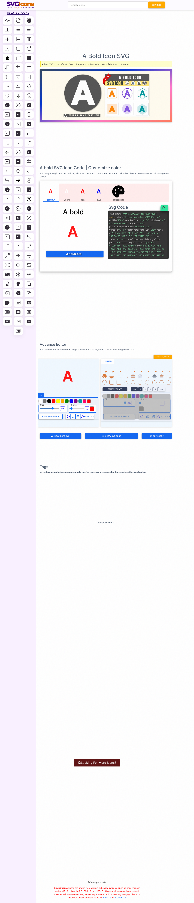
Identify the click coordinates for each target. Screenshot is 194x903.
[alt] (7, 49)
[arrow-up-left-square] (7, 218)
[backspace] (7, 293)
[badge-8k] (29, 312)
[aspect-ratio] (29, 265)
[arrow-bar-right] (7, 86)
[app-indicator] (29, 49)
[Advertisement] (98, 31)
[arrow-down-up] (29, 143)
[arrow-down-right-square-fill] (29, 124)
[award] (7, 284)
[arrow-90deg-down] (7, 67)
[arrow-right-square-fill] (29, 190)
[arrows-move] (18, 265)
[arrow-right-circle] (29, 180)
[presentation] (118, 193)
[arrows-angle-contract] (29, 246)
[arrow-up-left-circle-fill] (29, 208)
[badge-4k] (7, 312)
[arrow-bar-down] (18, 77)
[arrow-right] (18, 180)
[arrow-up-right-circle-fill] (7, 227)
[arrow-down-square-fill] (18, 133)
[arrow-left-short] (7, 171)
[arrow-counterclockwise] (7, 96)
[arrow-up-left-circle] (18, 208)
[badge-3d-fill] (29, 303)
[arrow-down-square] (7, 133)
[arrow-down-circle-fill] (7, 105)
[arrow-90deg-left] (18, 67)
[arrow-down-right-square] (18, 124)
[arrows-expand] (29, 255)
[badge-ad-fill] (29, 321)
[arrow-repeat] (18, 171)
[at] (29, 274)
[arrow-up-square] (7, 237)
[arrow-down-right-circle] (29, 114)
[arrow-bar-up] (18, 86)
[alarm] (18, 20)
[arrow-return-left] (29, 171)
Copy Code (158, 436)
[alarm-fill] (29, 20)
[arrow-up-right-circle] (29, 218)
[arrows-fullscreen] (7, 265)
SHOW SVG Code (113, 436)
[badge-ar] (18, 331)
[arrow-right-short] (7, 199)
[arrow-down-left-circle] (18, 105)
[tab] (107, 361)
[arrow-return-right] (7, 180)
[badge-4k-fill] (18, 312)
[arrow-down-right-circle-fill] (7, 124)
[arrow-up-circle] (29, 199)
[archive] (18, 58)
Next (161, 389)
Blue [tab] (99, 200)
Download (75, 254)
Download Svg (62, 436)
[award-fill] (18, 284)
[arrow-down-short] (18, 143)
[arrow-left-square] (7, 161)
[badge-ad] (18, 321)
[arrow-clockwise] (29, 86)
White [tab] (67, 200)
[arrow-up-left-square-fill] (18, 218)
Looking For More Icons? (98, 763)
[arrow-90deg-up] (7, 77)
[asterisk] (18, 274)
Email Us (107, 897)
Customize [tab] (118, 200)
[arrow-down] (18, 96)
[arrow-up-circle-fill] (7, 208)
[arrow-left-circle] (18, 152)
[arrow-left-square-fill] (18, 161)
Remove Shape (115, 389)
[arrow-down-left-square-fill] (18, 114)
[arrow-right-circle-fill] (7, 190)
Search (156, 5)
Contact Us (120, 897)
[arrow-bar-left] (29, 77)
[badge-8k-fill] (7, 321)
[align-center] (18, 30)
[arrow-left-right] (29, 161)
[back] (29, 284)
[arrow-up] (18, 199)
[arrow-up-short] (18, 246)
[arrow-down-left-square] (7, 114)
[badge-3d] (18, 303)
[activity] (7, 20)
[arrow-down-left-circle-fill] (29, 105)
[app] (18, 49)
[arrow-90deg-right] (29, 67)
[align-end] (29, 30)
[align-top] (29, 39)
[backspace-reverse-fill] (7, 303)
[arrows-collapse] (18, 255)
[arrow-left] (7, 152)
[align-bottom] (7, 30)
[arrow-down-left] (29, 133)
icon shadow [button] (49, 416)
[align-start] (18, 39)
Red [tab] (83, 200)
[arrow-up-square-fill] (18, 237)
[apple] (7, 58)
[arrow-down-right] (7, 143)
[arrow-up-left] (29, 237)
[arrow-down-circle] (29, 96)
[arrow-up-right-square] (18, 227)
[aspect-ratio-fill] (7, 274)
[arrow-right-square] (18, 190)
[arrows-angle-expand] (7, 255)
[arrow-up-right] (7, 246)
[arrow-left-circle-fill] (29, 152)
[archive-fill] (29, 58)
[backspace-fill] (18, 293)
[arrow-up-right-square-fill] (29, 227)
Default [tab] (51, 200)
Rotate (88, 416)
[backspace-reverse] (29, 293)
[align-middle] (7, 39)
